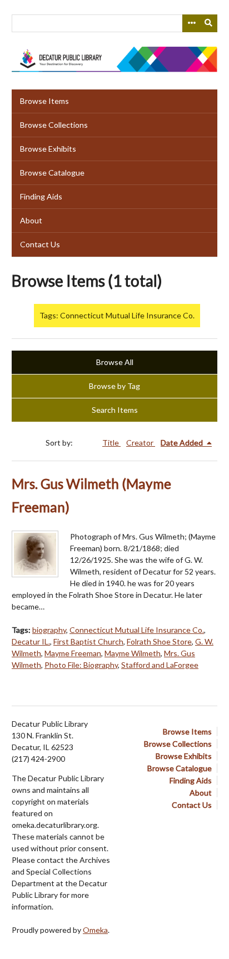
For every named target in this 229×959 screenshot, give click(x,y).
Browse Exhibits (48, 148)
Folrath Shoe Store (159, 641)
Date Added (183, 442)
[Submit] (209, 23)
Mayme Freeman (72, 653)
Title (111, 442)
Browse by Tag (114, 386)
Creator (140, 442)
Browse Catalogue (52, 172)
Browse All (114, 362)
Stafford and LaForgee (159, 665)
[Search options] (191, 23)
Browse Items (44, 101)
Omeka (95, 930)
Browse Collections (54, 124)
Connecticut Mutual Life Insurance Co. (136, 630)
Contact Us (40, 244)
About (31, 220)
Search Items (115, 409)
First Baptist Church (88, 641)
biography (49, 630)
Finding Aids (41, 196)
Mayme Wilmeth (132, 653)
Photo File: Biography (81, 665)
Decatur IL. (31, 641)
